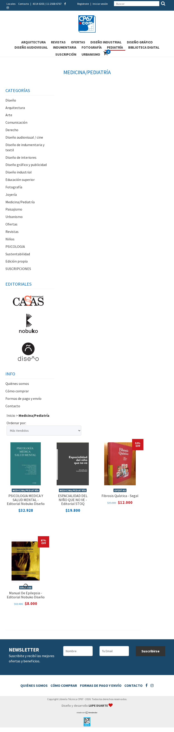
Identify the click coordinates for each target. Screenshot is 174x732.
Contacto (23, 3)
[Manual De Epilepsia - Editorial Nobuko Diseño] (26, 560)
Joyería (11, 194)
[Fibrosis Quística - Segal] (120, 463)
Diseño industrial (106, 42)
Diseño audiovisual (31, 47)
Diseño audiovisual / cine (24, 137)
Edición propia (16, 261)
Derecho (11, 130)
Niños (9, 239)
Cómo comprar (17, 391)
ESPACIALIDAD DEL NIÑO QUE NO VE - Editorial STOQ (72, 499)
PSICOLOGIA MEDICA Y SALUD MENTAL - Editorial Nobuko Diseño (26, 499)
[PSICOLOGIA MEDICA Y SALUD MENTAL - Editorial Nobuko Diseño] (25, 463)
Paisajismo (13, 209)
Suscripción (65, 54)
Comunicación (16, 122)
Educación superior (20, 179)
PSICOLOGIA (15, 246)
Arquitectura (33, 42)
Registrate (83, 3)
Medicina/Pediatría (20, 202)
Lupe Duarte (99, 706)
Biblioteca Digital (144, 47)
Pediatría (115, 47)
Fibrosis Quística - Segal (120, 495)
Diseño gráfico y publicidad (26, 164)
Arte (8, 115)
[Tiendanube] (87, 713)
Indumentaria (64, 47)
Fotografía (92, 47)
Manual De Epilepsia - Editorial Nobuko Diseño (26, 595)
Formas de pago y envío (23, 398)
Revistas (58, 42)
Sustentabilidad (17, 254)
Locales (11, 3)
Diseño (10, 100)
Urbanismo (91, 54)
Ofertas (78, 42)
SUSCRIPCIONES (18, 268)
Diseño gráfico (140, 42)
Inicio (11, 415)
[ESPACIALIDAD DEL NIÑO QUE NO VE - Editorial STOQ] (73, 463)
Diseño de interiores (20, 157)
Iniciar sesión (100, 3)
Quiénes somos (17, 383)
